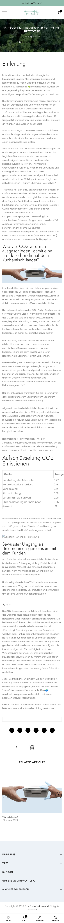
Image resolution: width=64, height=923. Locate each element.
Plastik (24, 41)
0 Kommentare (37, 41)
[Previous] (5, 795)
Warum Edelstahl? (10, 817)
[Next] (58, 795)
